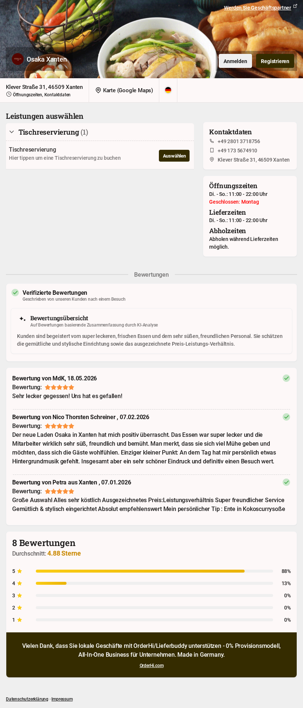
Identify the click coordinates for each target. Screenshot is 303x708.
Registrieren (275, 61)
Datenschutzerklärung (27, 699)
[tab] (100, 132)
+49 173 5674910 (237, 150)
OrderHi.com (152, 665)
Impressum (61, 699)
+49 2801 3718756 (239, 141)
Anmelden (235, 61)
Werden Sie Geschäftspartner (257, 7)
